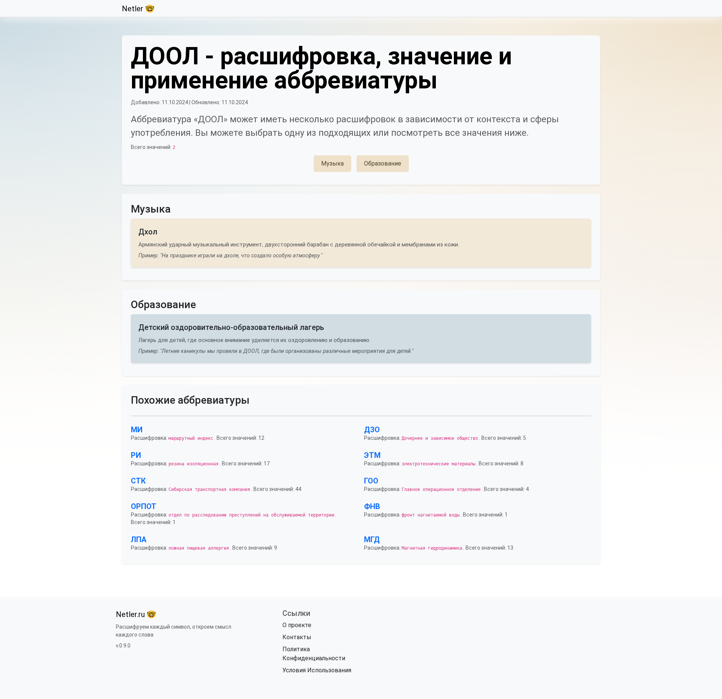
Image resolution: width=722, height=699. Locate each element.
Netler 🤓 (138, 8)
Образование (382, 163)
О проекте (296, 625)
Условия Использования (316, 670)
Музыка (332, 163)
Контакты (296, 637)
